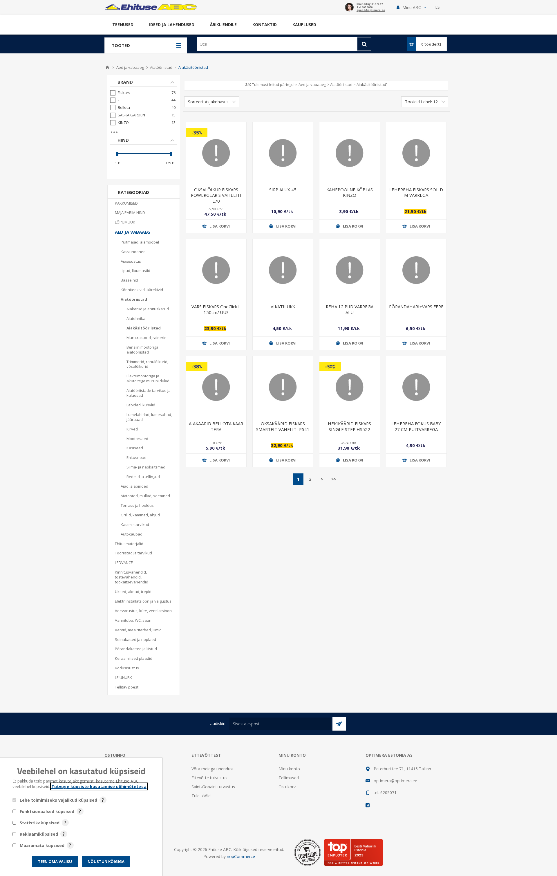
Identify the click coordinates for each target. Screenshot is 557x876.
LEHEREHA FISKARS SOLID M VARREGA (416, 192)
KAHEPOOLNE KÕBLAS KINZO (349, 192)
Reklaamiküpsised (39, 834)
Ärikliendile (223, 24)
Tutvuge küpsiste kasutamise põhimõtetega (99, 786)
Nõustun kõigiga (106, 861)
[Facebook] (368, 805)
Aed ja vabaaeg (132, 232)
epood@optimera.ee (371, 10)
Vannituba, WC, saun (133, 620)
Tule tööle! (201, 796)
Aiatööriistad (134, 299)
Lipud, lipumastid (135, 270)
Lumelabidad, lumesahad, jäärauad (149, 417)
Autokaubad (131, 534)
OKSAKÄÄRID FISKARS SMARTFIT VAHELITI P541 (283, 426)
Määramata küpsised (42, 845)
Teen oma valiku (55, 861)
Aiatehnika (135, 318)
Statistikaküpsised (39, 822)
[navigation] (143, 127)
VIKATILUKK (283, 306)
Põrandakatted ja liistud (136, 648)
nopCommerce (241, 856)
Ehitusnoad (136, 457)
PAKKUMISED (126, 203)
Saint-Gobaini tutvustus (213, 787)
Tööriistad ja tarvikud (133, 553)
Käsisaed (134, 447)
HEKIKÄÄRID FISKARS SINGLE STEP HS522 (349, 426)
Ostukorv (287, 787)
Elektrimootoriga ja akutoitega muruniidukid (147, 378)
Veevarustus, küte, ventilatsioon (143, 610)
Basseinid (129, 280)
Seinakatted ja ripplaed (135, 639)
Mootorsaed (137, 438)
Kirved (132, 429)
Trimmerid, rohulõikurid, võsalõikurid (147, 364)
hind (123, 140)
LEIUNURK (123, 677)
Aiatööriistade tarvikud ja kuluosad (148, 393)
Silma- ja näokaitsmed (145, 467)
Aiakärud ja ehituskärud (147, 308)
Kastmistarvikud (135, 524)
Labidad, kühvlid (140, 405)
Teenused (122, 24)
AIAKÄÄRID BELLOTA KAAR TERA (216, 426)
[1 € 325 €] (143, 153)
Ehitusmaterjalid (129, 543)
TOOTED (121, 45)
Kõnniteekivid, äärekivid (142, 289)
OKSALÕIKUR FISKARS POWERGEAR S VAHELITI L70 (216, 195)
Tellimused (288, 778)
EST (438, 7)
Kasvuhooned (133, 251)
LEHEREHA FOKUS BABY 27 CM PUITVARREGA (416, 426)
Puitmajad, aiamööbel (140, 242)
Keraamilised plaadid (133, 658)
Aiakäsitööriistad (143, 328)
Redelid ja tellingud (143, 476)
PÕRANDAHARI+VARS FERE (416, 306)
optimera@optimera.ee (395, 780)
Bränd (125, 82)
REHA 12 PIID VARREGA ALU (349, 309)
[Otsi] (364, 44)
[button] (411, 7)
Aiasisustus (131, 261)
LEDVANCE (124, 562)
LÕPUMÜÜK (125, 222)
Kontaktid (264, 24)
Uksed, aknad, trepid (133, 591)
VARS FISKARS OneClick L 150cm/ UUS (215, 309)
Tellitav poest (126, 687)
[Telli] (339, 724)
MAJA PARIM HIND (130, 212)
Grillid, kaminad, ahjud (140, 515)
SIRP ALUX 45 (282, 189)
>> (334, 479)
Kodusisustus (127, 667)
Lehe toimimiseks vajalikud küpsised (58, 800)
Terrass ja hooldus (137, 505)
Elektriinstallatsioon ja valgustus (143, 601)
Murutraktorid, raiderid (146, 337)
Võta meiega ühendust (212, 769)
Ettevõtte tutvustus (209, 778)
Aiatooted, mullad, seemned (145, 495)
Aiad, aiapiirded (134, 486)
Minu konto (289, 769)
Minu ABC (411, 7)
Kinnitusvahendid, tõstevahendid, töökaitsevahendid (131, 577)
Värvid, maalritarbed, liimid (138, 629)
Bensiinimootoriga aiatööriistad (142, 350)
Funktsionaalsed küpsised (47, 811)
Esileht (107, 67)
